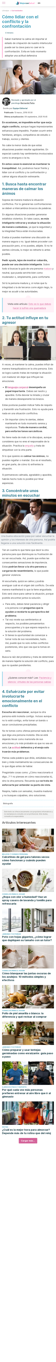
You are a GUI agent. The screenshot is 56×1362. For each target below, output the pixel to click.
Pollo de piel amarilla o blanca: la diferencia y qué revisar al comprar (24, 1015)
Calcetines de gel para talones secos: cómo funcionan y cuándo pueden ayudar (26, 860)
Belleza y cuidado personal (15, 854)
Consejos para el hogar (13, 894)
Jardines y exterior (11, 934)
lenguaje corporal (18, 387)
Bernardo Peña (28, 103)
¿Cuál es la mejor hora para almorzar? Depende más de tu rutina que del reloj (26, 1131)
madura (47, 268)
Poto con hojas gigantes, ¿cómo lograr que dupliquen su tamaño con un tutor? (27, 938)
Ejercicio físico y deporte (14, 1087)
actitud (16, 747)
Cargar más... (28, 1140)
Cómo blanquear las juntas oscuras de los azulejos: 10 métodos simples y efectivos (26, 977)
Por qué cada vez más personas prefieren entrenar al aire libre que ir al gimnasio (26, 1093)
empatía (29, 445)
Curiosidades (17, 11)
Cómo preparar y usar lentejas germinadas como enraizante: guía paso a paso (27, 1053)
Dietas (5, 1127)
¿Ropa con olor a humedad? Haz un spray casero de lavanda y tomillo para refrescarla (27, 900)
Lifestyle (5, 11)
